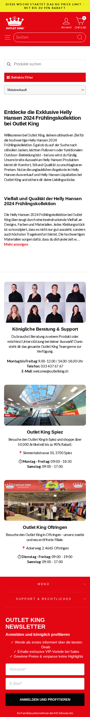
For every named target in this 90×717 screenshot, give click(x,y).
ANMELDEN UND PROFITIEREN (45, 699)
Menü (44, 584)
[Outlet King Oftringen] (45, 500)
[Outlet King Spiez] (45, 405)
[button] (45, 89)
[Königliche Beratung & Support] (45, 302)
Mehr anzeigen (16, 244)
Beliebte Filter (22, 77)
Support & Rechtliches (44, 598)
